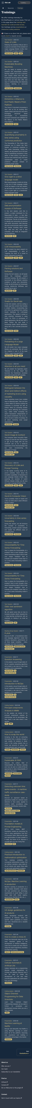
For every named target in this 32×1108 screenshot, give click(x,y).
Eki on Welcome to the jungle (11, 1088)
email (7, 36)
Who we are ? (6, 1066)
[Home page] (3, 8)
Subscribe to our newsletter (10, 1072)
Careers (4, 1085)
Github (3, 1082)
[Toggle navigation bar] (2, 2)
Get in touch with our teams (10, 1098)
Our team (4, 1069)
